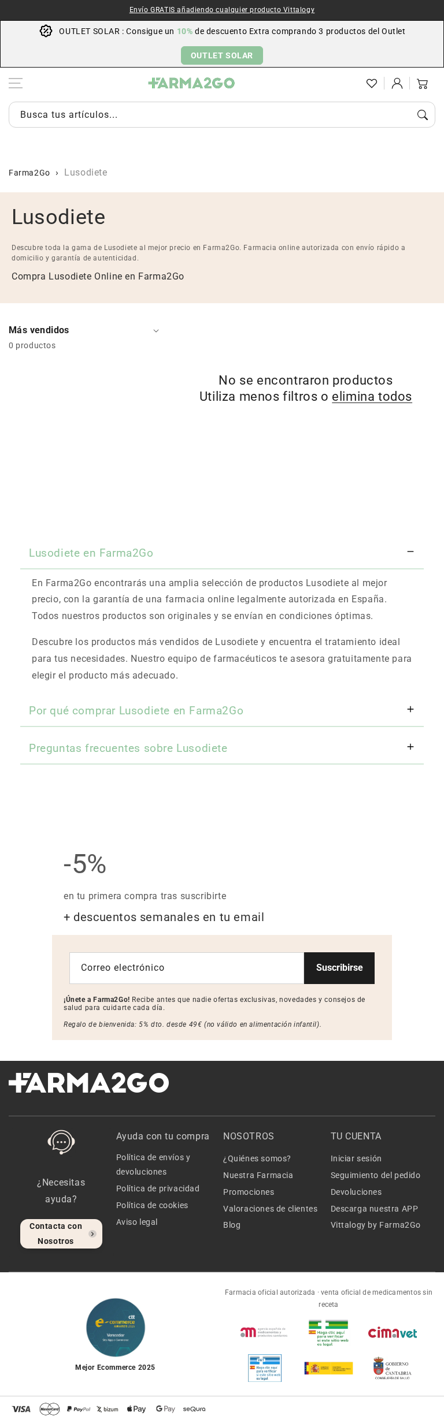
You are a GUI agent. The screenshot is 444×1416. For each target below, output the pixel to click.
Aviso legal (137, 1222)
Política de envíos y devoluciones (153, 1164)
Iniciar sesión (356, 1158)
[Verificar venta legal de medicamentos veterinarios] (264, 1368)
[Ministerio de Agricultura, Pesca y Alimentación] (328, 1368)
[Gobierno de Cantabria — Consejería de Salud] (392, 1368)
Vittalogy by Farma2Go (376, 1224)
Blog (231, 1224)
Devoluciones (356, 1192)
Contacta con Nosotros (55, 1233)
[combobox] (222, 115)
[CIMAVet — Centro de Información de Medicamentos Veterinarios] (392, 1332)
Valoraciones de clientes (270, 1208)
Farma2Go (29, 172)
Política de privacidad (158, 1188)
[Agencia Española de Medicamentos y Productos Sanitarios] (264, 1332)
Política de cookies (152, 1205)
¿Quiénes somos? (257, 1158)
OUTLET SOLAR (222, 55)
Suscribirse (339, 967)
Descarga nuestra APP (375, 1208)
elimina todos (372, 396)
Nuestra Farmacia (258, 1175)
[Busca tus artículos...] (422, 115)
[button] (346, 83)
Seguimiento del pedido (376, 1175)
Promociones (249, 1192)
